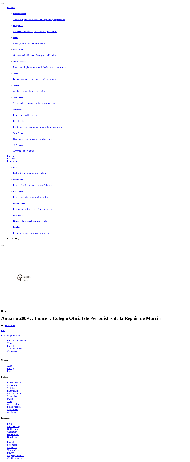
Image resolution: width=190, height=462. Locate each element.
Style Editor (12, 409)
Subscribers (12, 396)
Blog (9, 423)
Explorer (11, 158)
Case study (12, 431)
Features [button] (11, 7)
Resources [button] (12, 161)
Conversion (12, 385)
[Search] (2, 245)
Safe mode (12, 445)
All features (12, 412)
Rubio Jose (10, 325)
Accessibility (13, 404)
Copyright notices (15, 455)
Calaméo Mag (13, 426)
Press (9, 371)
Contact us (12, 447)
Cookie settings (14, 458)
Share (9, 401)
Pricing (10, 156)
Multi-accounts (14, 393)
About (10, 365)
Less (3, 330)
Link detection (14, 406)
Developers (12, 437)
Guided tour (12, 429)
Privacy (10, 453)
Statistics (11, 388)
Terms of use (13, 450)
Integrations (12, 390)
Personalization (14, 382)
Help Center (13, 434)
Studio (10, 398)
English (10, 442)
